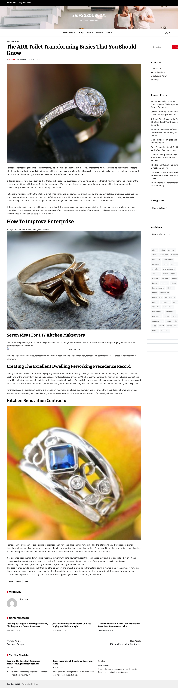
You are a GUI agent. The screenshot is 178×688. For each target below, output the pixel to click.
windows (164, 330)
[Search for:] (160, 47)
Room (99, 33)
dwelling (155, 269)
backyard (164, 255)
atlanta (171, 250)
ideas (173, 283)
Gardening (68, 33)
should (19, 581)
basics (10, 581)
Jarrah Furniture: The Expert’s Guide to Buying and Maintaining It (72, 625)
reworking (156, 316)
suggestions (157, 321)
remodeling (168, 307)
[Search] (170, 33)
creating (155, 264)
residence (170, 312)
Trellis (101, 661)
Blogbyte (34, 684)
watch (155, 330)
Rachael (13, 59)
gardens (165, 278)
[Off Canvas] (8, 33)
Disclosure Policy (159, 76)
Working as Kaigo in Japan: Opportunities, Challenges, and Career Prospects (27, 625)
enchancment (169, 269)
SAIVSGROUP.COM (89, 15)
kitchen (170, 288)
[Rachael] (12, 603)
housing (164, 283)
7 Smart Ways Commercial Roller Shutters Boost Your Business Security (119, 625)
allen (163, 250)
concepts (156, 260)
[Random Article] (166, 33)
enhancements (169, 274)
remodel (155, 307)
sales (167, 316)
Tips (108, 33)
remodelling (157, 312)
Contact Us (156, 68)
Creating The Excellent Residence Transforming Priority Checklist (23, 662)
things (168, 321)
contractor (168, 260)
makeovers (157, 297)
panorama (165, 302)
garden (155, 278)
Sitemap (155, 79)
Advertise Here (158, 72)
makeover (164, 293)
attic (154, 255)
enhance (156, 274)
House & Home (84, 33)
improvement (158, 288)
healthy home (13, 41)
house (154, 283)
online (155, 302)
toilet (27, 581)
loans (154, 293)
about (154, 250)
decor (165, 264)
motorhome (170, 297)
